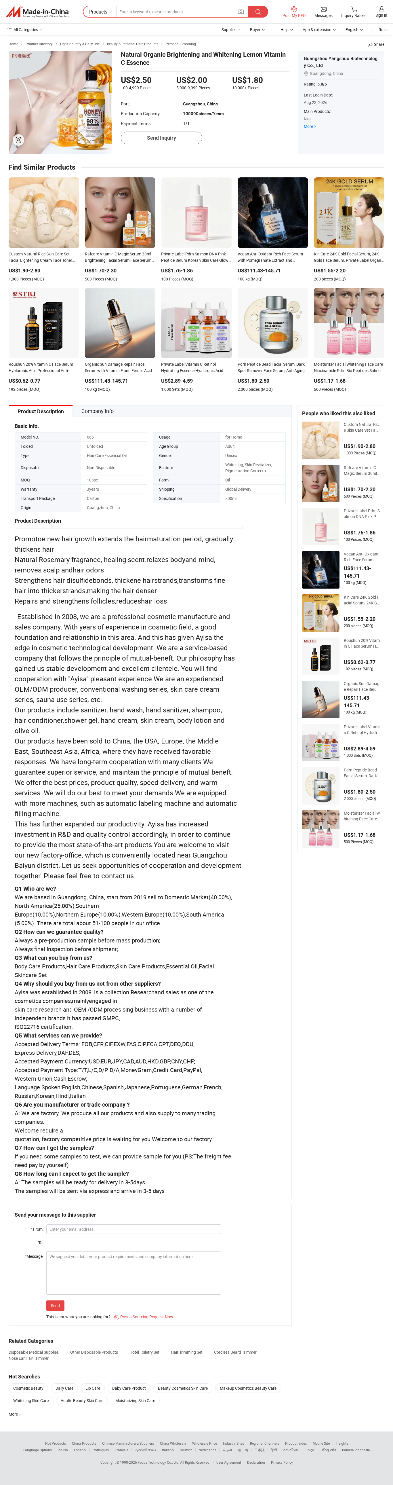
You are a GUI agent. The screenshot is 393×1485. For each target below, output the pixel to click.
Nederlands (207, 1450)
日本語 (259, 1450)
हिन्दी (274, 1450)
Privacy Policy (282, 1462)
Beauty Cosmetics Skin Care (183, 1388)
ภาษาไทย (290, 1450)
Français (121, 1450)
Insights (342, 1443)
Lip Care (92, 1388)
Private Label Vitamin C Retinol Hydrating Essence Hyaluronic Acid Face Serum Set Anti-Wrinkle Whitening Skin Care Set (362, 729)
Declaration (256, 1462)
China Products (84, 1443)
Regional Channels (264, 1443)
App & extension (317, 29)
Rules (383, 29)
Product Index (296, 1443)
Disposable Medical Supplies (34, 1352)
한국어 (243, 1450)
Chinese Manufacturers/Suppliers (128, 1443)
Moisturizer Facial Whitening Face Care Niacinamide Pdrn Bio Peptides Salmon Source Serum (362, 816)
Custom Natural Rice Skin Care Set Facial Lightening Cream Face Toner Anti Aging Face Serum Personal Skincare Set (361, 427)
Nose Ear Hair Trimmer (29, 1358)
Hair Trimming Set (187, 1352)
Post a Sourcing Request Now (143, 1316)
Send (55, 1305)
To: (40, 1242)
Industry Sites (233, 1443)
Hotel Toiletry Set (144, 1352)
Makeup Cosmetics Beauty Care (248, 1388)
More (308, 126)
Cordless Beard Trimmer (235, 1352)
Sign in (381, 15)
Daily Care (64, 1388)
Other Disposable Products (94, 1352)
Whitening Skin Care (31, 1400)
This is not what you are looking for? (78, 1316)
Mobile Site (321, 1443)
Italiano (168, 1450)
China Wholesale (173, 1443)
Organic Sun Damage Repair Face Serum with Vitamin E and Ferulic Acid (361, 686)
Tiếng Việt (328, 1450)
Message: (34, 1256)
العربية (227, 1450)
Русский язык (145, 1450)
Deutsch (186, 1450)
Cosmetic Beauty (28, 1388)
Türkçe (309, 1450)
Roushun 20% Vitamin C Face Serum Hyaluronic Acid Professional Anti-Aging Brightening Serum (362, 643)
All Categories (26, 29)
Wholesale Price (204, 1443)
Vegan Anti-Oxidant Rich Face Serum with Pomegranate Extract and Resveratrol (362, 557)
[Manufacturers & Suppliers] (37, 12)
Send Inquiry (161, 138)
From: (36, 1229)
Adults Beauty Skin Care (82, 1400)
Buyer (255, 29)
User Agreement (228, 1462)
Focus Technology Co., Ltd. (159, 1462)
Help (285, 29)
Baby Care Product (129, 1388)
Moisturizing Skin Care (135, 1400)
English (62, 1450)
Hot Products (55, 1443)
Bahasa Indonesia (356, 1450)
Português (101, 1450)
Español (80, 1450)
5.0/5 (322, 84)
